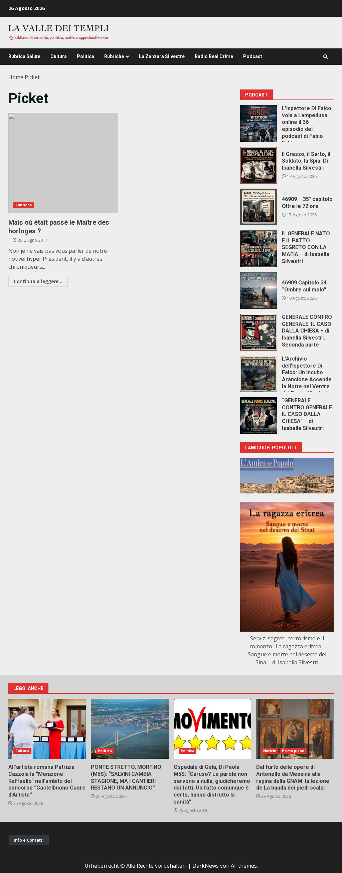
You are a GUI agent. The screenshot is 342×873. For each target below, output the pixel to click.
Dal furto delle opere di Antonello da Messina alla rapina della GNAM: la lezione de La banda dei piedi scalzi (295, 729)
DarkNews (205, 865)
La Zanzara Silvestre (162, 56)
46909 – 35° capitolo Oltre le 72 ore (258, 207)
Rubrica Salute (24, 56)
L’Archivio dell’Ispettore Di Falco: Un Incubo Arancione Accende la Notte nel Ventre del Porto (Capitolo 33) (258, 374)
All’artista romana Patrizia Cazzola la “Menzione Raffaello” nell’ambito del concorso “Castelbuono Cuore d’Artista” (47, 729)
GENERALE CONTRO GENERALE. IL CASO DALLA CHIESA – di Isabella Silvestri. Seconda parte (258, 332)
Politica (85, 56)
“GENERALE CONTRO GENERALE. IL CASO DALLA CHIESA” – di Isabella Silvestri (258, 415)
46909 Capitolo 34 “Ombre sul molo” (258, 290)
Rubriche (114, 56)
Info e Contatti (29, 840)
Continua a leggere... (38, 281)
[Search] (325, 56)
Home (15, 77)
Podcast (252, 56)
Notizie (270, 750)
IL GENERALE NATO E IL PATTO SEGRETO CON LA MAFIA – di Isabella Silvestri (258, 248)
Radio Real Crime (214, 56)
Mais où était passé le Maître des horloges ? (63, 163)
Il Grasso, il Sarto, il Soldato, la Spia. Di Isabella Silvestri (258, 165)
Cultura (58, 56)
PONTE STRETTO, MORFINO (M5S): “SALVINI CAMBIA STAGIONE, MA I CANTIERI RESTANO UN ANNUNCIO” (129, 729)
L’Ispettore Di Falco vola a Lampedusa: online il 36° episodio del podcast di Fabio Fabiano (258, 123)
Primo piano (293, 750)
